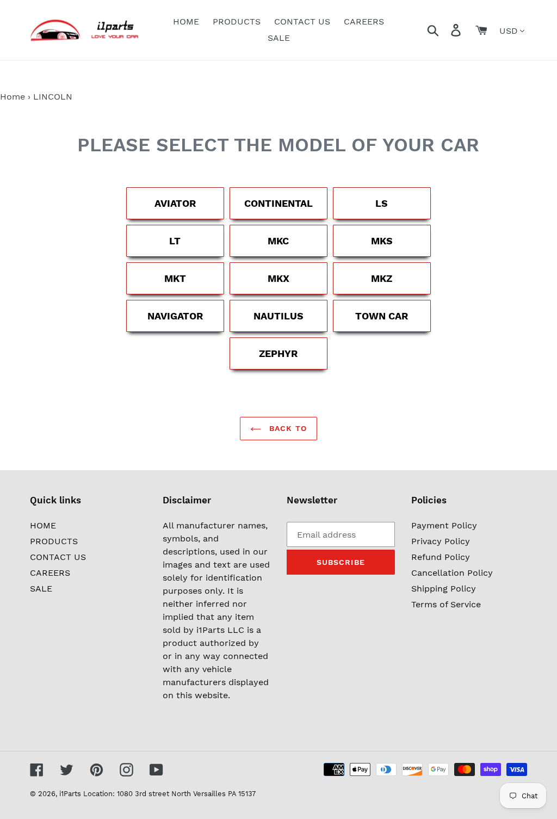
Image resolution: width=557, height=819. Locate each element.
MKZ (381, 278)
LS (381, 203)
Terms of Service (446, 604)
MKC (278, 241)
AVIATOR (175, 203)
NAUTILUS (278, 316)
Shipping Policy (443, 588)
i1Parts (70, 794)
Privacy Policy (440, 541)
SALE (41, 588)
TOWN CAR (381, 316)
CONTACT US (58, 557)
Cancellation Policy (452, 573)
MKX (278, 278)
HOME (43, 525)
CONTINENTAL (278, 203)
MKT (175, 278)
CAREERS (50, 573)
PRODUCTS (54, 541)
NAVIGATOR (175, 316)
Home (12, 96)
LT (175, 241)
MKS (382, 241)
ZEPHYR (278, 353)
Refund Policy (440, 557)
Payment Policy (444, 525)
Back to (287, 428)
